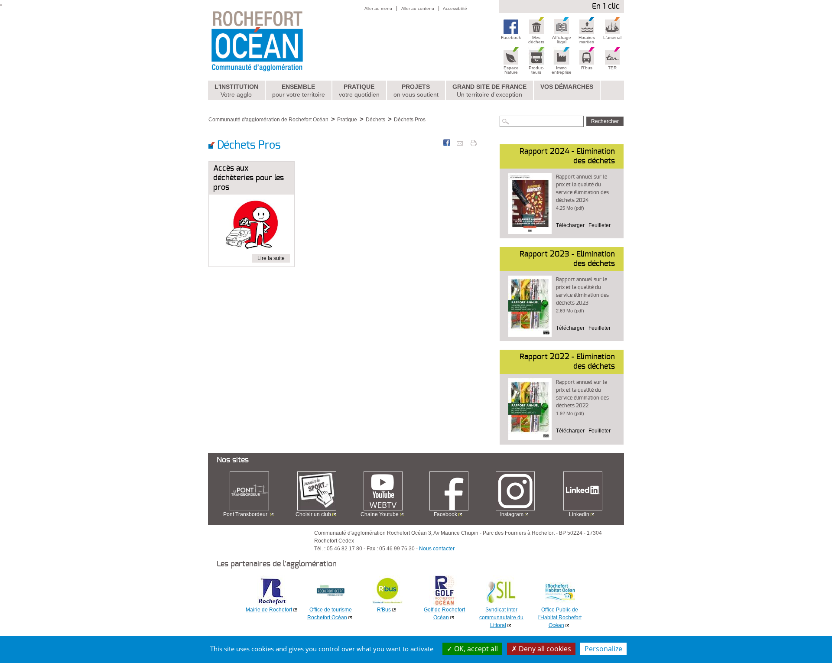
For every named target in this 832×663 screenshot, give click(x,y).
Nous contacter (437, 549)
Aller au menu (378, 8)
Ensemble (298, 90)
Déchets (375, 120)
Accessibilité (455, 8)
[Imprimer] (473, 143)
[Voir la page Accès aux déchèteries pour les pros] (251, 226)
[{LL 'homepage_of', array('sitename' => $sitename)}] (276, 40)
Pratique (359, 90)
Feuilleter (599, 225)
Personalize (603, 648)
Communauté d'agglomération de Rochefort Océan (268, 120)
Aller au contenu (417, 8)
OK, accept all (475, 648)
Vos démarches (566, 86)
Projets (416, 90)
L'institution (236, 90)
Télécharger (570, 225)
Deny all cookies (544, 648)
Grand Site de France (489, 90)
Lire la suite (271, 258)
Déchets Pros (410, 120)
